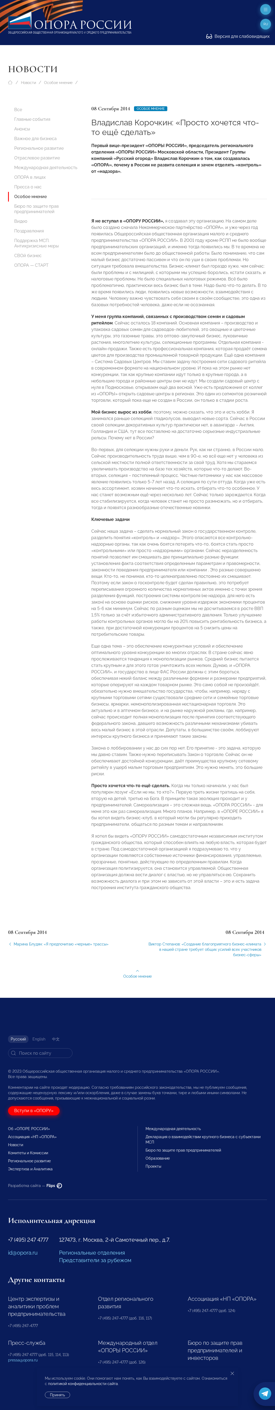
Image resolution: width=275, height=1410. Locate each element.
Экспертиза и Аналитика (30, 1169)
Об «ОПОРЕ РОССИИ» (29, 1129)
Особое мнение (58, 83)
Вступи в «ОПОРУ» (33, 1110)
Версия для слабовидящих (242, 36)
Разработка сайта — (32, 1185)
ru (265, 24)
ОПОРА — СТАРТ (31, 265)
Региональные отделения (92, 1253)
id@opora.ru (23, 1253)
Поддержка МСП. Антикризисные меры (36, 243)
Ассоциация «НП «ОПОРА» (32, 1137)
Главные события (32, 119)
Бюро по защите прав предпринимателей (36, 209)
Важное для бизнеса (35, 138)
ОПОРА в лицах (30, 177)
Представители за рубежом (95, 1260)
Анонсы (22, 128)
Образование (158, 1158)
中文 (56, 1039)
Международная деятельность (45, 167)
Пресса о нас (28, 186)
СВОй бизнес (28, 255)
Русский (18, 1039)
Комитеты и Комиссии (28, 1153)
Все (18, 109)
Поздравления (29, 230)
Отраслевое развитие (37, 157)
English (38, 1039)
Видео (20, 221)
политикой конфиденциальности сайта (83, 1384)
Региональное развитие (39, 148)
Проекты (153, 1166)
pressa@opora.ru (23, 1360)
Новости (28, 83)
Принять (57, 1395)
